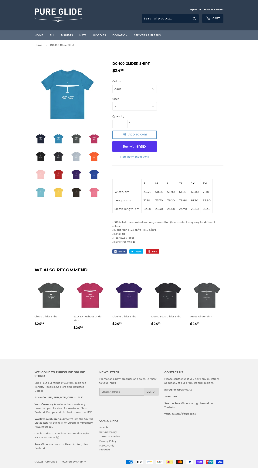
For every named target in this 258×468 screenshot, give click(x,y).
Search (103, 427)
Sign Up (151, 391)
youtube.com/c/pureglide (180, 413)
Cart (216, 18)
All (51, 35)
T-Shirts (67, 35)
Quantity (118, 116)
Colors (116, 81)
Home (39, 35)
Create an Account (213, 9)
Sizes (115, 99)
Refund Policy (108, 431)
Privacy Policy (107, 440)
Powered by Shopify (73, 461)
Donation (119, 35)
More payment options (134, 156)
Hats (83, 35)
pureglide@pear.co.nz (178, 389)
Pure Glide (50, 461)
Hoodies (99, 35)
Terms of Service (109, 436)
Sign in (193, 9)
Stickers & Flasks (147, 35)
